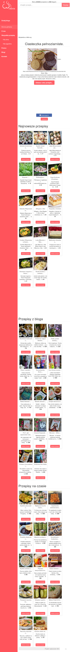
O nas (3, 31)
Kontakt (4, 56)
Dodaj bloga (5, 20)
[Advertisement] (44, 22)
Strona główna (6, 27)
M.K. (58, 649)
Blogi (3, 52)
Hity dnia (5, 39)
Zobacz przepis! (26, 159)
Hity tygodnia (6, 44)
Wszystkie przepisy (8, 35)
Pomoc (3, 48)
